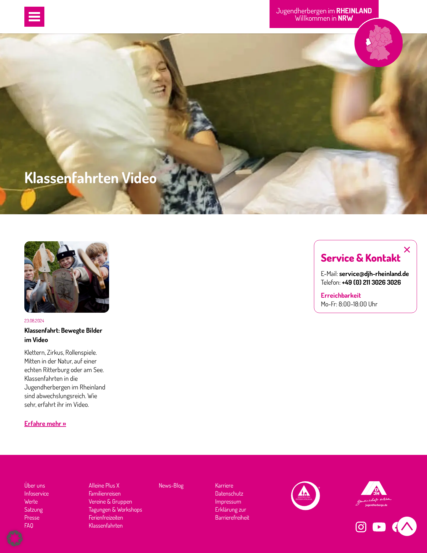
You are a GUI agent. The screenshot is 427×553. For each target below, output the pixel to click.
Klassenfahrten (106, 525)
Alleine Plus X (104, 485)
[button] (34, 17)
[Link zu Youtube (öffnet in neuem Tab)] (379, 527)
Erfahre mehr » (45, 423)
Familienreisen (105, 493)
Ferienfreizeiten (106, 517)
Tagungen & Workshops (115, 509)
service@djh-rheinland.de (374, 273)
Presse (31, 517)
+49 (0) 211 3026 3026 (371, 282)
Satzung (33, 509)
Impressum (228, 501)
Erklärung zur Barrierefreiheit (232, 513)
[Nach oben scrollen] (407, 526)
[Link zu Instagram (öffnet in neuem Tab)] (361, 527)
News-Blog (171, 485)
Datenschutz (229, 493)
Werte (31, 501)
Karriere (224, 485)
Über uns (34, 485)
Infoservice (36, 493)
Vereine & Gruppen (110, 501)
